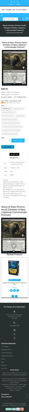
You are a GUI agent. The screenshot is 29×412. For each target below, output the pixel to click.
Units (2, 137)
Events (3, 359)
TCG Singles (4, 346)
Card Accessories (6, 353)
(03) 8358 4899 (14, 325)
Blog (2, 362)
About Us (4, 365)
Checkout (11, 4)
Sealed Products (6, 349)
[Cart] (26, 19)
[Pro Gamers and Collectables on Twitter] (14, 2)
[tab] (14, 154)
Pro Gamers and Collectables (14, 10)
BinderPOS (23, 405)
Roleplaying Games (7, 356)
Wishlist (18, 4)
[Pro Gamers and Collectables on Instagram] (17, 2)
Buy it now (7, 147)
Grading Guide (21, 97)
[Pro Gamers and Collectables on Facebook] (11, 2)
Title (2, 105)
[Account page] (23, 19)
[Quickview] (11, 290)
